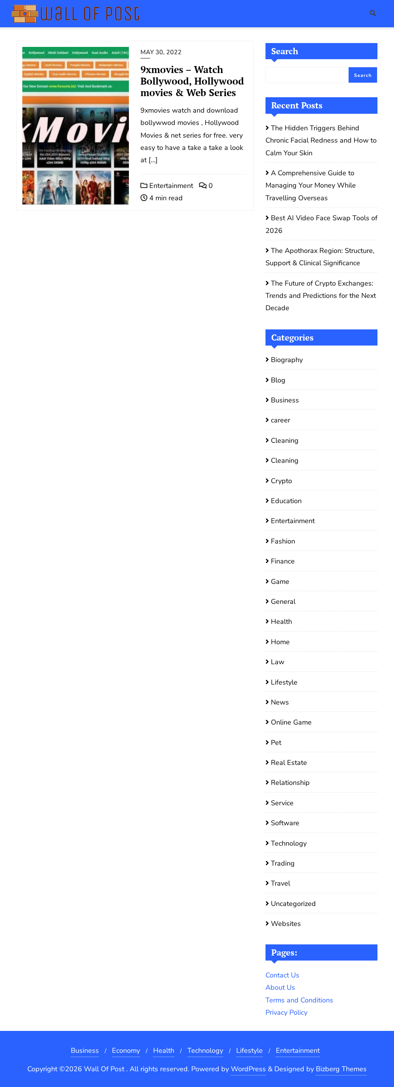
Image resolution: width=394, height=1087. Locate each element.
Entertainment (170, 185)
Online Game (291, 722)
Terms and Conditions (299, 1000)
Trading (283, 863)
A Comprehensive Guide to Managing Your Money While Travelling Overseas (310, 185)
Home (280, 642)
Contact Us (282, 975)
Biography (287, 359)
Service (282, 803)
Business (285, 400)
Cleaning (285, 440)
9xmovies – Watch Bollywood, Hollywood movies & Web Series (192, 81)
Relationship (290, 782)
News (280, 702)
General (283, 601)
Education (286, 500)
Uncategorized (293, 903)
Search (284, 51)
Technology (289, 843)
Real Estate (289, 762)
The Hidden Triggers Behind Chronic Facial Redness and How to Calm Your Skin (321, 140)
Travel (280, 883)
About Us (280, 987)
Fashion (283, 541)
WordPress (248, 1069)
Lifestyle (284, 682)
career (280, 420)
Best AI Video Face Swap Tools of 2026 (321, 224)
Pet (276, 742)
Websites (286, 923)
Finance (283, 561)
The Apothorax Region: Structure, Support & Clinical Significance (319, 257)
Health (281, 621)
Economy (126, 1050)
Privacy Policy (286, 1012)
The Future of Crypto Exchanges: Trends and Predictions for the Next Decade (320, 296)
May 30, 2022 (161, 52)
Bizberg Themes (341, 1069)
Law (277, 661)
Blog (278, 380)
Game (280, 581)
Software (285, 823)
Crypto (281, 480)
